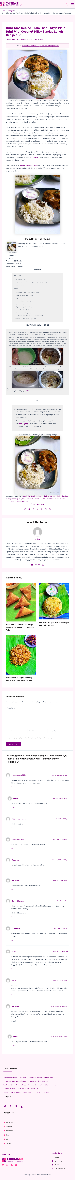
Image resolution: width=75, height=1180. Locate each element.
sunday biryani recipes (19, 502)
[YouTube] (39, 564)
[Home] (55, 1157)
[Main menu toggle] (72, 4)
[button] (67, 5)
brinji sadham (36, 496)
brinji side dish (39, 499)
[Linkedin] (45, 509)
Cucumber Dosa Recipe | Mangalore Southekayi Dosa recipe (25, 1081)
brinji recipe (60, 496)
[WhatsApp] (33, 509)
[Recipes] (56, 1164)
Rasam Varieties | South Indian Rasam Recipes (20, 1089)
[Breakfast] (8, 1122)
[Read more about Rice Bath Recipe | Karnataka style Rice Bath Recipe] (54, 601)
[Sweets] (7, 1143)
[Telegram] (41, 509)
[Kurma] (7, 1135)
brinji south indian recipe (55, 499)
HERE (27, 391)
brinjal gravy (34, 157)
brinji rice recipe (49, 496)
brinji (8, 502)
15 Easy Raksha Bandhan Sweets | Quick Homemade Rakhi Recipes (28, 1077)
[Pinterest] (29, 509)
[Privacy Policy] (58, 1168)
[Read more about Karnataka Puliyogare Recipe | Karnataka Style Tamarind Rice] (21, 655)
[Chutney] (8, 1130)
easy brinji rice (27, 499)
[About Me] (57, 1161)
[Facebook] (25, 509)
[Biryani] (7, 1139)
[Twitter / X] (37, 509)
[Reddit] (49, 509)
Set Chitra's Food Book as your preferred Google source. (40, 46)
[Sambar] (7, 1126)
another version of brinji (29, 165)
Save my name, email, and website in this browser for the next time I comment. (30, 738)
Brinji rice (26, 496)
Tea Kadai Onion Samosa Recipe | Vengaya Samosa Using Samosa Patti (20, 627)
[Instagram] (36, 564)
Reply (12, 787)
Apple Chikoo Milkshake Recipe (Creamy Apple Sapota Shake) (26, 1092)
